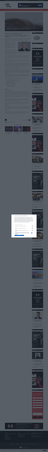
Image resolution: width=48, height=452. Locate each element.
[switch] (32, 228)
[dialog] (24, 226)
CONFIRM (19, 235)
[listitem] (24, 224)
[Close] (35, 215)
